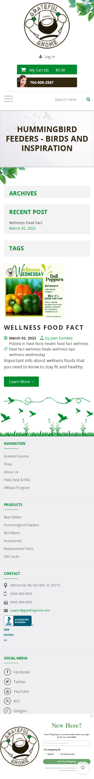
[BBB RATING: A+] (19, 618)
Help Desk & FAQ (17, 479)
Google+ (21, 710)
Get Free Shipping (66, 761)
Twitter (20, 681)
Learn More (20, 381)
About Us (11, 472)
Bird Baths (12, 532)
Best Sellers (12, 517)
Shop (8, 464)
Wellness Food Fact (25, 222)
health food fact (58, 343)
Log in (50, 56)
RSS (17, 701)
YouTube (21, 691)
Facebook (22, 671)
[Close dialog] (91, 716)
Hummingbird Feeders (21, 525)
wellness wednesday (27, 354)
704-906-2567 (42, 82)
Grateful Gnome (16, 456)
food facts (35, 343)
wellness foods (38, 349)
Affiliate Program (17, 487)
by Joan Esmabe (59, 338)
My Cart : (46, 70)
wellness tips (63, 349)
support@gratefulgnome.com (30, 610)
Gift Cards (11, 556)
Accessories (13, 540)
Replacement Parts (18, 548)
